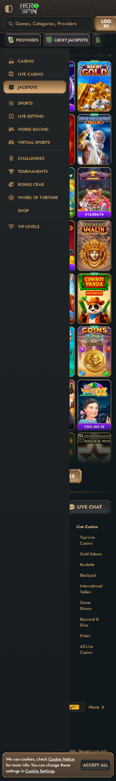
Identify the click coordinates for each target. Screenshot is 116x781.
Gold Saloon (91, 554)
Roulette (87, 565)
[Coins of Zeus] (94, 351)
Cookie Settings (40, 771)
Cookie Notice (61, 759)
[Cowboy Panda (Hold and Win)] (94, 298)
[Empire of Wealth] (94, 245)
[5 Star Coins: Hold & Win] (94, 458)
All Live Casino (86, 649)
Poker (85, 636)
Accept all (95, 765)
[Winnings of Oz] (94, 405)
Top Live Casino (87, 540)
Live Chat (89, 506)
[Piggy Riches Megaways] (94, 192)
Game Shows (86, 605)
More (94, 707)
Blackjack (88, 575)
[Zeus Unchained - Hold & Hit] (94, 139)
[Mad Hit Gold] (94, 86)
